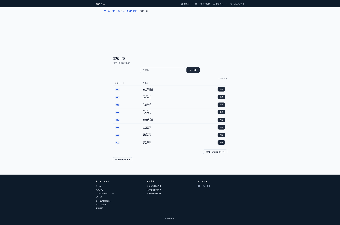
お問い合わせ (238, 3)
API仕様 (206, 3)
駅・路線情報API (154, 193)
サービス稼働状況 (103, 200)
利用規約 (99, 189)
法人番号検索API (154, 189)
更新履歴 (99, 208)
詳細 (221, 89)
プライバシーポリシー (105, 193)
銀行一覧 (116, 11)
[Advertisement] (170, 32)
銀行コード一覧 (190, 3)
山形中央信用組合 (130, 11)
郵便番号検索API (154, 186)
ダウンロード (221, 3)
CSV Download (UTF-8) (215, 152)
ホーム (107, 11)
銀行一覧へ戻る (124, 159)
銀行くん (100, 3)
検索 (195, 70)
